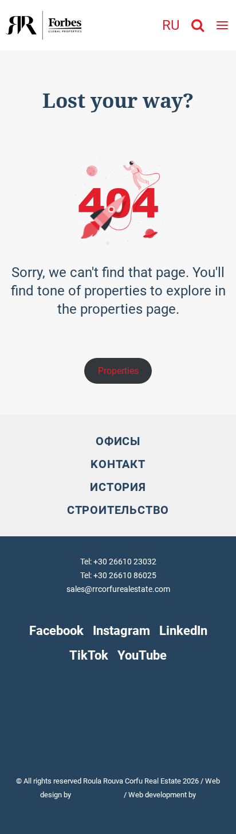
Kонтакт (118, 464)
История (118, 487)
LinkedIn (183, 630)
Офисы (118, 441)
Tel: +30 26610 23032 (118, 561)
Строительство (118, 510)
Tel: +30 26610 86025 (118, 575)
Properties (118, 370)
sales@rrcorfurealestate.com (118, 589)
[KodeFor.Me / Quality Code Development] (118, 808)
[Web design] (98, 794)
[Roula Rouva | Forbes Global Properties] (40, 25)
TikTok (88, 655)
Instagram (121, 630)
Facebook (56, 630)
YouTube (142, 655)
